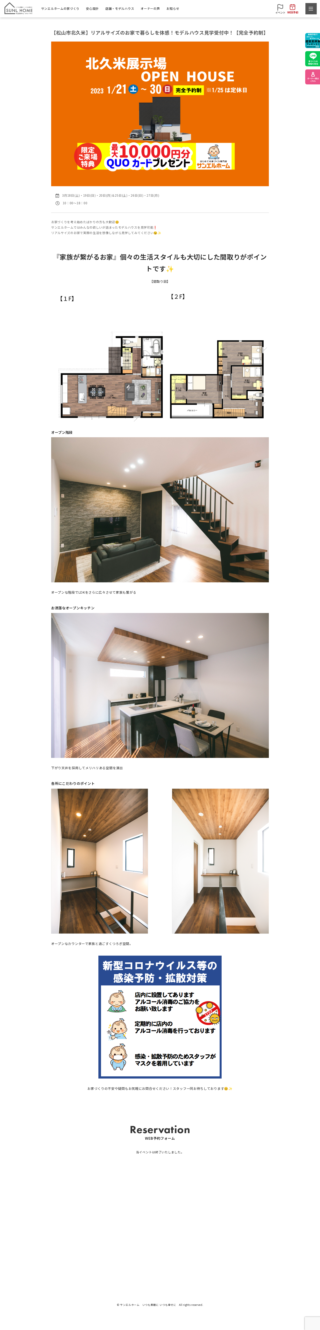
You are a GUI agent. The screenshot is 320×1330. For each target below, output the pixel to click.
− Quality (112, 1253)
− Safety (112, 1245)
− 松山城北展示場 (160, 1253)
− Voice (198, 1253)
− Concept (47, 1260)
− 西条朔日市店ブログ (251, 1260)
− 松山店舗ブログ (247, 1253)
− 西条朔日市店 (159, 1260)
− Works (46, 1253)
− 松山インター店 (160, 1245)
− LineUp (46, 1245)
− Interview (201, 1245)
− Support (113, 1260)
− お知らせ (243, 1245)
